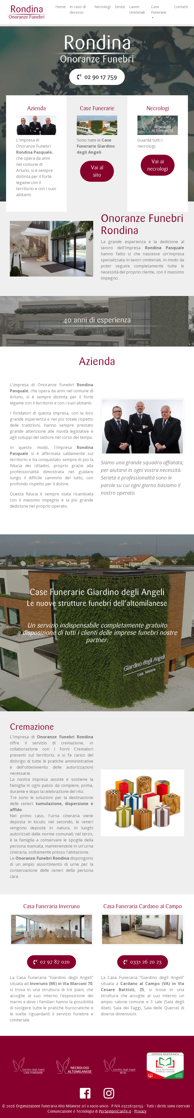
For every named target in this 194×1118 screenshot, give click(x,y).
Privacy (140, 1111)
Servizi (120, 6)
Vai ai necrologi (157, 165)
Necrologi (102, 6)
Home (60, 6)
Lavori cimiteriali (137, 9)
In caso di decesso (78, 9)
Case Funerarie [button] (158, 9)
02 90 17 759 (99, 76)
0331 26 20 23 (144, 962)
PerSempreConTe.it (115, 1111)
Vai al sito (97, 171)
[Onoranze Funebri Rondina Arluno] (97, 49)
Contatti (181, 6)
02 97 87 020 (53, 962)
